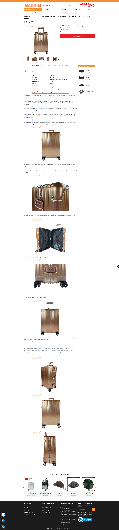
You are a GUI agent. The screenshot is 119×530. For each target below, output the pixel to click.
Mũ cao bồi (59, 493)
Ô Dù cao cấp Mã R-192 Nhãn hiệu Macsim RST (92, 493)
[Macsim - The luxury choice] (33, 5)
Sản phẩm (63, 9)
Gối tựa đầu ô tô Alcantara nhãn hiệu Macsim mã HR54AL (89, 77)
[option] (41, 40)
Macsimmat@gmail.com (65, 522)
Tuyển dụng (26, 510)
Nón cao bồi (73, 493)
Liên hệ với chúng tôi (28, 512)
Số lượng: (62, 31)
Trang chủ (49, 9)
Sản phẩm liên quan (59, 474)
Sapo (71, 528)
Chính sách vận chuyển (47, 507)
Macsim (30, 492)
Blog (89, 9)
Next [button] (59, 59)
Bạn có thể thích (84, 66)
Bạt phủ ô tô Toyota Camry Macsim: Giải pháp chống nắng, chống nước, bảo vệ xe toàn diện (89, 84)
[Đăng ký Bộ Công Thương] (85, 519)
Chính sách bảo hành (46, 512)
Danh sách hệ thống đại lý (29, 514)
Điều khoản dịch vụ (46, 515)
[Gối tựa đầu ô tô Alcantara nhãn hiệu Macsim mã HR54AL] (81, 78)
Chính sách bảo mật (46, 514)
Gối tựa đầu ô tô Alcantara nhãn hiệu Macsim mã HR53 (89, 70)
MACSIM (86, 69)
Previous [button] (24, 59)
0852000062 (91, 4)
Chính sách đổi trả (46, 510)
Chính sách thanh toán (46, 508)
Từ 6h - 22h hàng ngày (82, 4)
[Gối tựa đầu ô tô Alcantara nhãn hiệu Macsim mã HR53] (81, 71)
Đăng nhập (87, 1)
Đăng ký (93, 1)
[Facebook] (61, 525)
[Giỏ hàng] (94, 6)
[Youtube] (63, 525)
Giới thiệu (77, 9)
